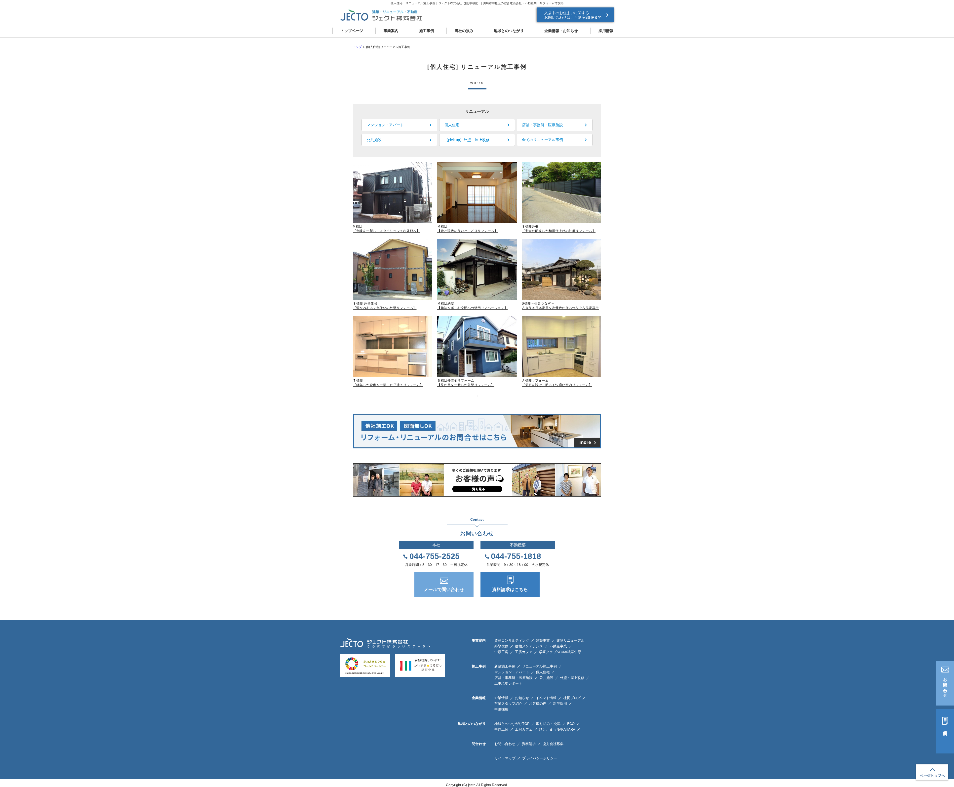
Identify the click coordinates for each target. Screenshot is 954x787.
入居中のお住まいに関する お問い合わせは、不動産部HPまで (573, 15)
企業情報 (501, 698)
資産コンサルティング (511, 640)
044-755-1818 (516, 556)
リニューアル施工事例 (539, 666)
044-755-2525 (434, 556)
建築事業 (543, 640)
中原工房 (501, 652)
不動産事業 (558, 646)
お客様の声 (537, 704)
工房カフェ (523, 652)
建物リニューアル (570, 640)
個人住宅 (543, 672)
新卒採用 (560, 704)
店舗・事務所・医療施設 (513, 678)
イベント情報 (546, 698)
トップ (357, 47)
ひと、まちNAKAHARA (557, 729)
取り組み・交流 (548, 724)
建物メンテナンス (529, 646)
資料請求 (945, 728)
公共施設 (546, 678)
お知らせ (522, 698)
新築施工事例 (504, 666)
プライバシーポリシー (539, 758)
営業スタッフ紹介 (508, 704)
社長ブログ (572, 698)
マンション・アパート (511, 672)
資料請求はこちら (510, 589)
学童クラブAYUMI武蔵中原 (560, 652)
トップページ (352, 31)
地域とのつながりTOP (511, 724)
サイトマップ (505, 758)
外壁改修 (501, 646)
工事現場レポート (508, 683)
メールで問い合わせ (444, 589)
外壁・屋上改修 (572, 678)
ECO (571, 724)
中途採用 (501, 709)
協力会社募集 (553, 744)
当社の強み (464, 31)
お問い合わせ (945, 685)
